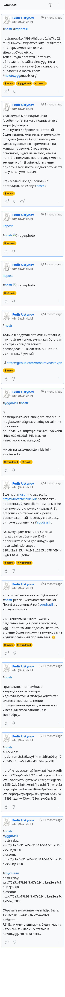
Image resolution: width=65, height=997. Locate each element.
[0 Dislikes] (15, 91)
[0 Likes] (6, 251)
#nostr (11, 243)
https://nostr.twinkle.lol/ (20, 499)
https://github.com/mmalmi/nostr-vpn (34, 363)
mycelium (12, 873)
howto (41, 83)
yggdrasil (21, 29)
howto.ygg (12, 75)
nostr (8, 29)
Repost (8, 226)
